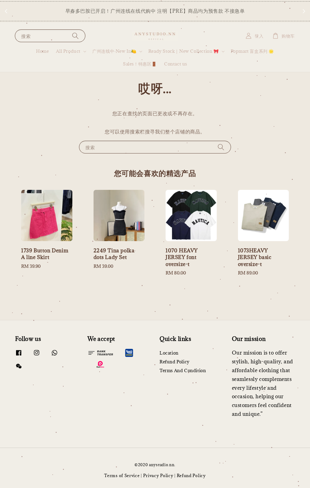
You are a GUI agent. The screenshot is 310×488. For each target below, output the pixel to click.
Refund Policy (175, 362)
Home (42, 51)
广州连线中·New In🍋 (114, 51)
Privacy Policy (158, 475)
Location (169, 353)
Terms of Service (122, 475)
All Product (68, 51)
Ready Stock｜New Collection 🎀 (183, 51)
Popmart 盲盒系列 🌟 (252, 51)
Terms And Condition (183, 370)
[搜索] (75, 36)
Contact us (175, 64)
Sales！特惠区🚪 (140, 64)
